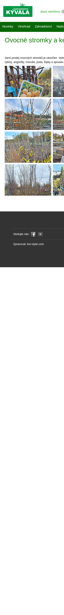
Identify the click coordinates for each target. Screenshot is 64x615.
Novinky (7, 26)
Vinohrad (24, 26)
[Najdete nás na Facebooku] (33, 234)
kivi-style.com (35, 244)
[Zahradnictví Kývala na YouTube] (40, 234)
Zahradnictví (43, 26)
